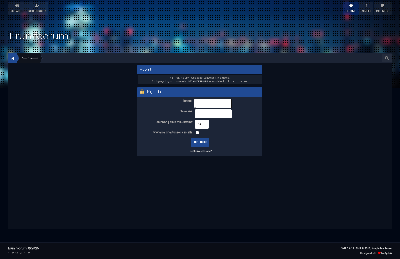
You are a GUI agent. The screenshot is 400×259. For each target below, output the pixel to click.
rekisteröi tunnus (198, 81)
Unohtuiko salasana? (200, 151)
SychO (388, 253)
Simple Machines (381, 248)
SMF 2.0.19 (347, 248)
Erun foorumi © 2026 (23, 248)
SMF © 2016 (363, 248)
